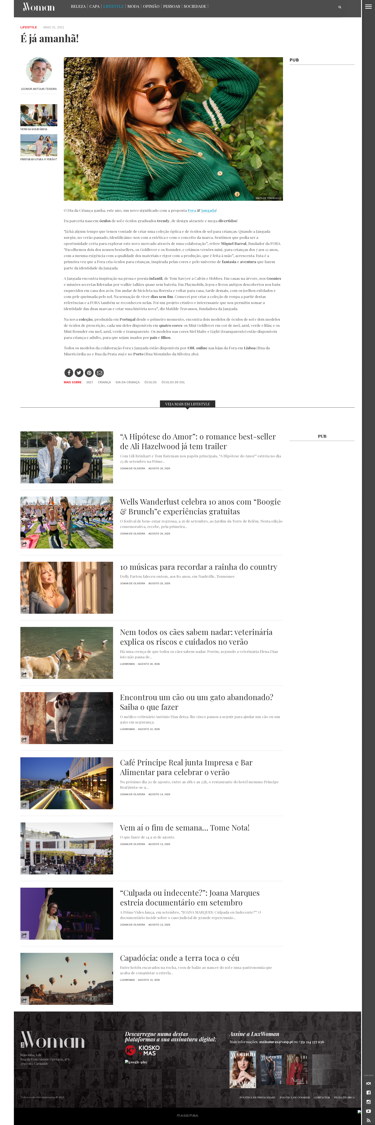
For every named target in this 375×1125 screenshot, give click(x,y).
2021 (89, 382)
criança (104, 382)
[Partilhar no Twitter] (79, 373)
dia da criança (128, 382)
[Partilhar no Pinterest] (89, 373)
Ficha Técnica (344, 1097)
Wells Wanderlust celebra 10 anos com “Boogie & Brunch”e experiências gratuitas (200, 506)
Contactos (322, 1097)
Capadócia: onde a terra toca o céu (179, 958)
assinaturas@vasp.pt (276, 1041)
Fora (192, 210)
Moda (133, 6)
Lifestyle (113, 6)
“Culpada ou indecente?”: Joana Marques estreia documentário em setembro (190, 898)
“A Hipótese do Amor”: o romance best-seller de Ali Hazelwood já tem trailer (198, 441)
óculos (150, 382)
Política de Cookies (295, 1097)
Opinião (151, 6)
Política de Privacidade (257, 1097)
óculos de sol (173, 382)
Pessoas (171, 6)
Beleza (78, 6)
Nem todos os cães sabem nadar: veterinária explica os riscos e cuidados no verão (196, 637)
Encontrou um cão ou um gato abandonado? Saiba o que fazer (196, 702)
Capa (94, 6)
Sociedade (195, 6)
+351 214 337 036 (311, 1041)
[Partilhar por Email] (99, 373)
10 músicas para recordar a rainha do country (198, 567)
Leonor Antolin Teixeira (39, 89)
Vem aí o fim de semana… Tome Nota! (185, 827)
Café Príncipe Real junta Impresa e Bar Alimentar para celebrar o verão (186, 767)
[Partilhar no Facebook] (69, 373)
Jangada (208, 210)
